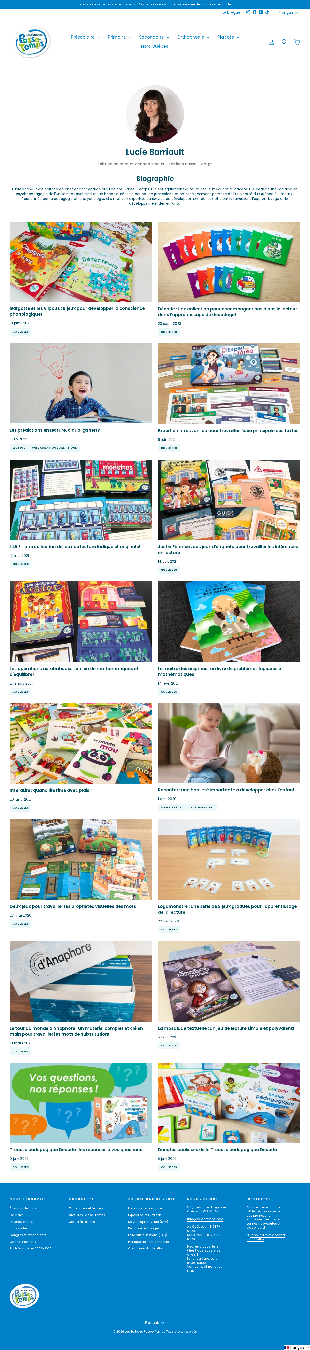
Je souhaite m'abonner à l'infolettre (266, 1237)
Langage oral (202, 807)
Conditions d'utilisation (146, 1248)
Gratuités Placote (82, 1222)
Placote (227, 37)
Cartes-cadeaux (23, 1242)
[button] (297, 1347)
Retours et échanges (144, 1228)
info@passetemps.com (205, 1219)
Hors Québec (155, 46)
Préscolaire (83, 37)
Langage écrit (172, 807)
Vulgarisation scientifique (54, 448)
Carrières (17, 1215)
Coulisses (21, 332)
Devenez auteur (21, 1222)
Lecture (19, 448)
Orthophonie (191, 37)
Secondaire (152, 37)
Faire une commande (145, 1208)
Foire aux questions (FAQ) (147, 1235)
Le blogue (231, 12)
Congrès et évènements (28, 1235)
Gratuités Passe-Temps (87, 1215)
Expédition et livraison (144, 1215)
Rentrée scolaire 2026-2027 (31, 1248)
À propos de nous (23, 1208)
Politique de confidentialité (148, 1242)
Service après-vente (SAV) (148, 1222)
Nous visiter (18, 1228)
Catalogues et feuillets (86, 1208)
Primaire (117, 37)
